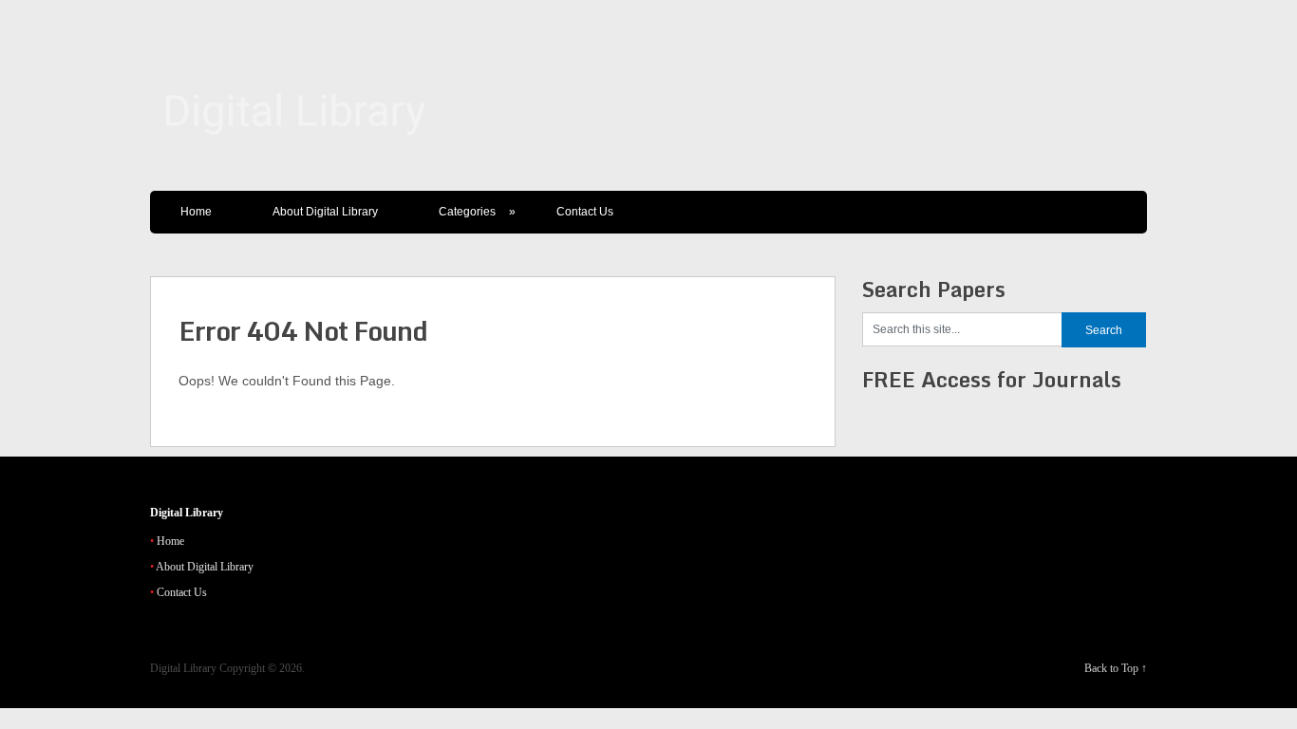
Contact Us (584, 211)
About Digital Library (325, 211)
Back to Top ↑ (1115, 668)
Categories (477, 211)
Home (196, 211)
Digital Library (183, 668)
